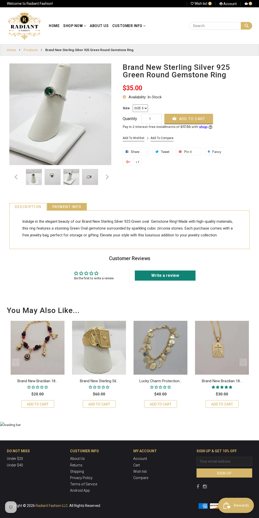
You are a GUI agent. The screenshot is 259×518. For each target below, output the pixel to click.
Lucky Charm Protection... (160, 381)
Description (28, 207)
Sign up (224, 473)
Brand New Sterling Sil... (99, 381)
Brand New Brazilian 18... (37, 381)
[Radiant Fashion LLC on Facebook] (198, 486)
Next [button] (243, 362)
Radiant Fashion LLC (52, 506)
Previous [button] (15, 362)
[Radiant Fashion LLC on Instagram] (205, 486)
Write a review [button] (165, 275)
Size (126, 108)
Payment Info (66, 207)
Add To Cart (191, 119)
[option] (34, 177)
